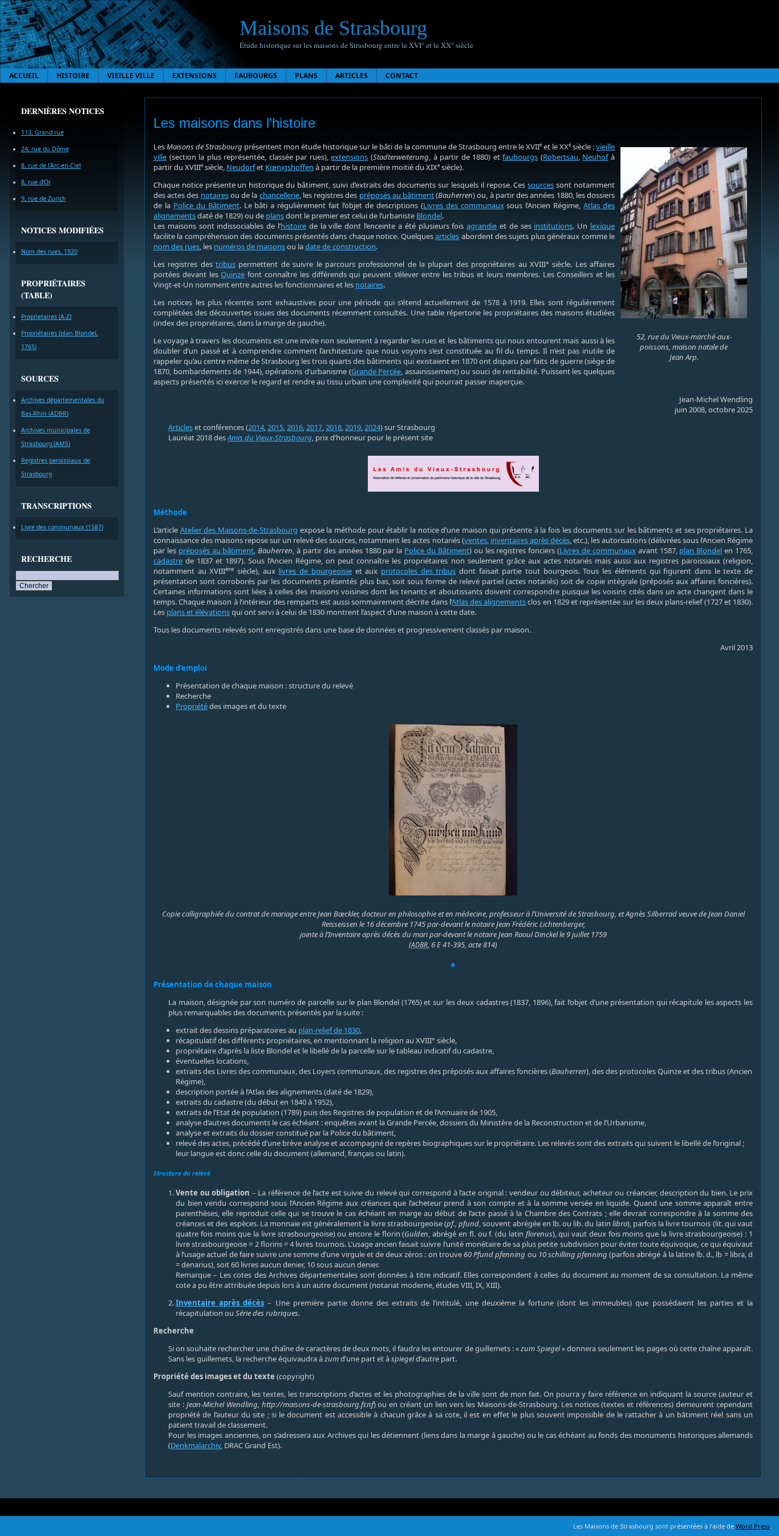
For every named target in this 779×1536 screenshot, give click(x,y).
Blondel (429, 215)
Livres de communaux (597, 550)
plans (275, 215)
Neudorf (240, 167)
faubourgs (520, 157)
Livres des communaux (463, 205)
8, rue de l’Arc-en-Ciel (51, 165)
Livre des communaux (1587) (62, 527)
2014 (256, 427)
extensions (349, 157)
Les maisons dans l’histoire (234, 123)
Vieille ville (131, 75)
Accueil (24, 75)
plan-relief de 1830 (329, 1030)
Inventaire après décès (220, 1303)
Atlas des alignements (489, 602)
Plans (306, 75)
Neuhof (595, 157)
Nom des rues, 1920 (49, 252)
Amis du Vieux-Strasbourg (270, 437)
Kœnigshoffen (289, 167)
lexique (602, 226)
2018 (334, 427)
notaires (215, 195)
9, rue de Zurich (43, 198)
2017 (314, 427)
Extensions (194, 75)
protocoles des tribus (418, 571)
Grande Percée (376, 371)
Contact (402, 75)
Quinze (233, 274)
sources (541, 185)
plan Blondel (700, 550)
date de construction (340, 246)
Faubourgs (255, 75)
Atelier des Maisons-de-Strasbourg (239, 530)
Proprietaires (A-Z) (46, 317)
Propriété (192, 706)
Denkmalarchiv (196, 1445)
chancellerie (279, 195)
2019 (353, 427)
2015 (275, 427)
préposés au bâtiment (396, 195)
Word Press (753, 1526)
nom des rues (176, 246)
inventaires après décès (530, 540)
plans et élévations (198, 612)
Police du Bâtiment (206, 205)
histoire (293, 226)
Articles (351, 75)
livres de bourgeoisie (314, 571)
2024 (372, 427)
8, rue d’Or (36, 182)
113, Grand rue (42, 132)
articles (447, 236)
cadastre (167, 561)
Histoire (73, 75)
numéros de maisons (249, 246)
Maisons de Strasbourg (333, 28)
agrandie (481, 226)
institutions (553, 226)
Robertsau (560, 157)
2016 (295, 427)
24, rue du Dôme (45, 149)
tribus (226, 264)
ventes (475, 540)
